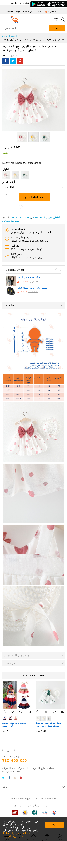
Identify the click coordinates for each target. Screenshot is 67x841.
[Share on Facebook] (5, 61)
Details (8, 305)
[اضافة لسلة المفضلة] (21, 207)
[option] (6, 175)
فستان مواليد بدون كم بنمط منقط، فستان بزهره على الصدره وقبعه (48, 726)
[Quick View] (12, 711)
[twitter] (3, 778)
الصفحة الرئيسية (9, 36)
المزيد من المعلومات (17, 655)
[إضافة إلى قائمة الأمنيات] (21, 711)
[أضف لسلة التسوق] (4, 711)
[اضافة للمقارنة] (29, 711)
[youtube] (21, 778)
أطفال (56, 217)
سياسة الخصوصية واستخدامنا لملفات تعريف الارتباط (18, 835)
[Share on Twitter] (13, 61)
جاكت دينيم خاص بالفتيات (28, 277)
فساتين (6, 220)
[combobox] (25, 28)
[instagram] (15, 778)
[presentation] (56, 270)
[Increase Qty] (15, 198)
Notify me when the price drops (21, 162)
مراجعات (9, 663)
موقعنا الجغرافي (13, 11)
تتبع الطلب (27, 11)
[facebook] (9, 778)
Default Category (20, 217)
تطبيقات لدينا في (20, 3)
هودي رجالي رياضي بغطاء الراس (32, 288)
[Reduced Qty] (5, 198)
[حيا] (15, 19)
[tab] (33, 305)
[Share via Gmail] (20, 61)
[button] (33, 137)
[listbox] (33, 175)
